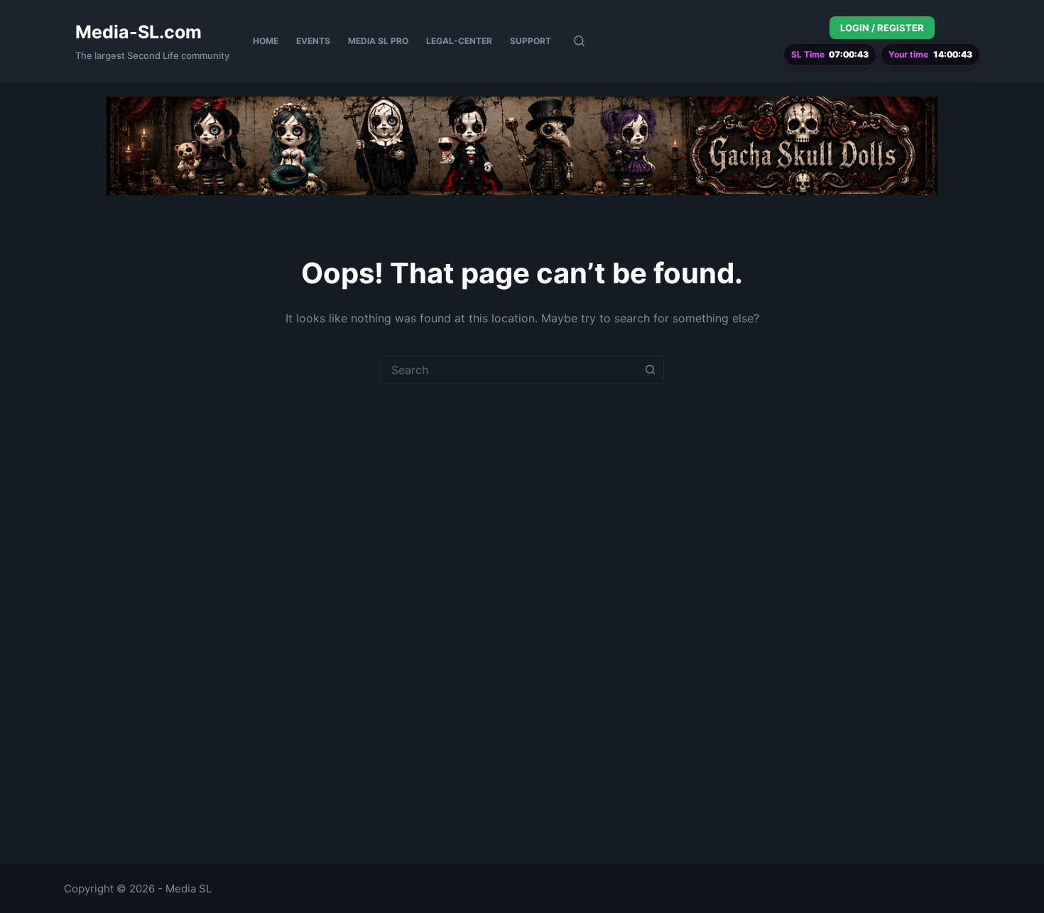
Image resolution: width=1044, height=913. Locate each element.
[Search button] (649, 369)
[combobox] (508, 370)
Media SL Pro (378, 40)
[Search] (579, 40)
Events (313, 40)
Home (265, 40)
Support (530, 40)
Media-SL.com (138, 32)
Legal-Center (459, 40)
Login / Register (882, 27)
